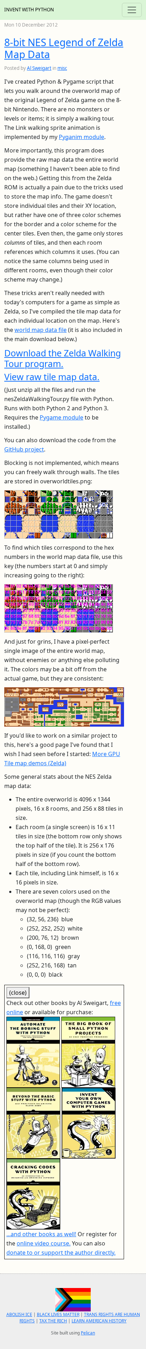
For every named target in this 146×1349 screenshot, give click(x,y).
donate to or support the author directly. (61, 1252)
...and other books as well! (41, 1234)
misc (62, 68)
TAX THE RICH (53, 1321)
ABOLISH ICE (19, 1314)
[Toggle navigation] (132, 10)
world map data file (41, 330)
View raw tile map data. (52, 377)
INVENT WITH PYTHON (29, 9)
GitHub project (24, 449)
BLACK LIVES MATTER (58, 1314)
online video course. (44, 1243)
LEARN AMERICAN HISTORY (99, 1321)
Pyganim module (81, 137)
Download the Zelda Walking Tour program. (62, 358)
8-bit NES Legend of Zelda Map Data (63, 48)
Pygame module (61, 417)
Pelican (88, 1333)
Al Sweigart (39, 68)
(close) (18, 993)
